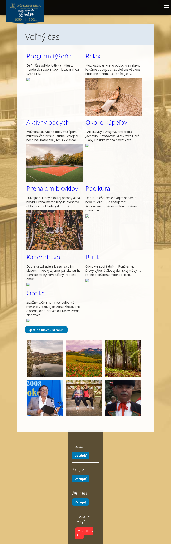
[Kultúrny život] (123, 382)
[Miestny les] (123, 342)
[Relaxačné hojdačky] (84, 382)
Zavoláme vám (84, 533)
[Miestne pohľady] (45, 342)
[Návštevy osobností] (45, 382)
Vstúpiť (80, 455)
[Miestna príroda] (84, 342)
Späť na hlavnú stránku (46, 330)
